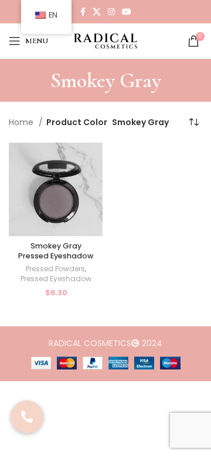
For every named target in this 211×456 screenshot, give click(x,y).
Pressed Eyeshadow (56, 279)
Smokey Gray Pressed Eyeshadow (55, 251)
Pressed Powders (55, 269)
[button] (27, 416)
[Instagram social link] (111, 11)
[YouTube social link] (126, 11)
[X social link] (96, 11)
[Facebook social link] (83, 11)
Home (22, 122)
